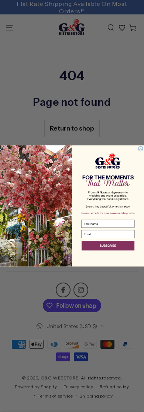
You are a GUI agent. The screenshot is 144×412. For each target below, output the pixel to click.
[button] (108, 246)
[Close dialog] (140, 148)
